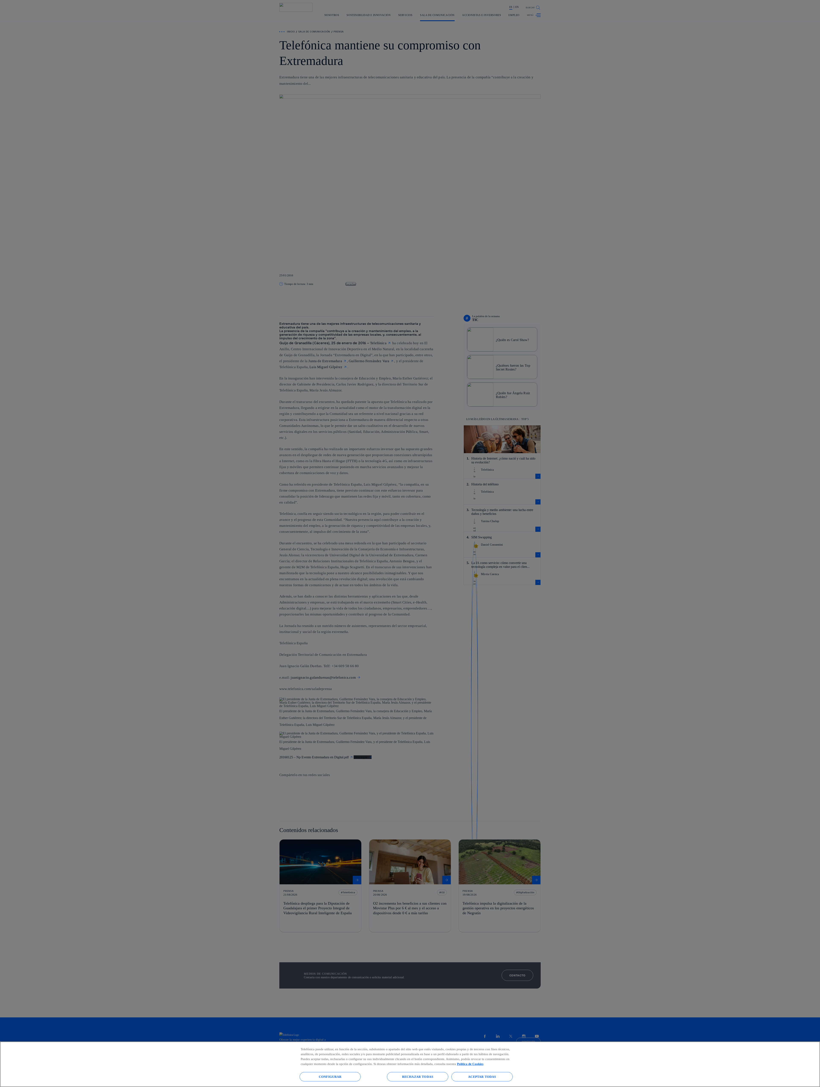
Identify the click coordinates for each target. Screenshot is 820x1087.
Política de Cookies (470, 1064)
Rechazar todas (417, 1076)
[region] (410, 1064)
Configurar (330, 1076)
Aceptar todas (482, 1076)
